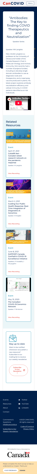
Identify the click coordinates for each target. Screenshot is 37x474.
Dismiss (22, 470)
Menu (30, 3)
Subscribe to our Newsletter (17, 370)
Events (5, 400)
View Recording (14, 173)
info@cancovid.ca (10, 425)
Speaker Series (18, 42)
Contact (6, 412)
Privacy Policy (28, 429)
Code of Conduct (27, 426)
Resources (7, 404)
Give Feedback (10, 470)
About (5, 408)
